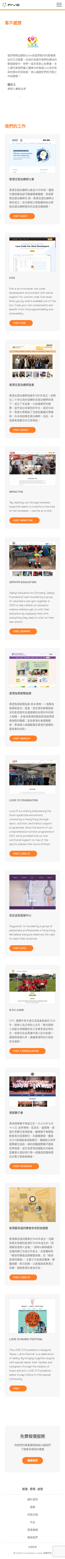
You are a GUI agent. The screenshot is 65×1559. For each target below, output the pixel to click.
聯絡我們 (32, 1537)
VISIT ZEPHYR (22, 631)
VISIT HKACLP (22, 738)
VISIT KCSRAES (23, 1166)
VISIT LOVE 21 (22, 853)
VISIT (16, 1388)
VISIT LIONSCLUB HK (26, 1050)
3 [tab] (30, 96)
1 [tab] (21, 96)
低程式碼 (32, 1514)
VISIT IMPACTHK (23, 520)
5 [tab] (39, 96)
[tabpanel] (32, 62)
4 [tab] (35, 96)
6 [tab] (44, 96)
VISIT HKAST (21, 429)
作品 (32, 1522)
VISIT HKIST (20, 216)
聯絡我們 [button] (32, 1460)
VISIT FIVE (19, 323)
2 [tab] (25, 96)
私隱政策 (32, 1547)
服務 (32, 1507)
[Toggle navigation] (59, 5)
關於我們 (32, 1499)
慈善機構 (32, 1530)
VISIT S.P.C (20, 948)
